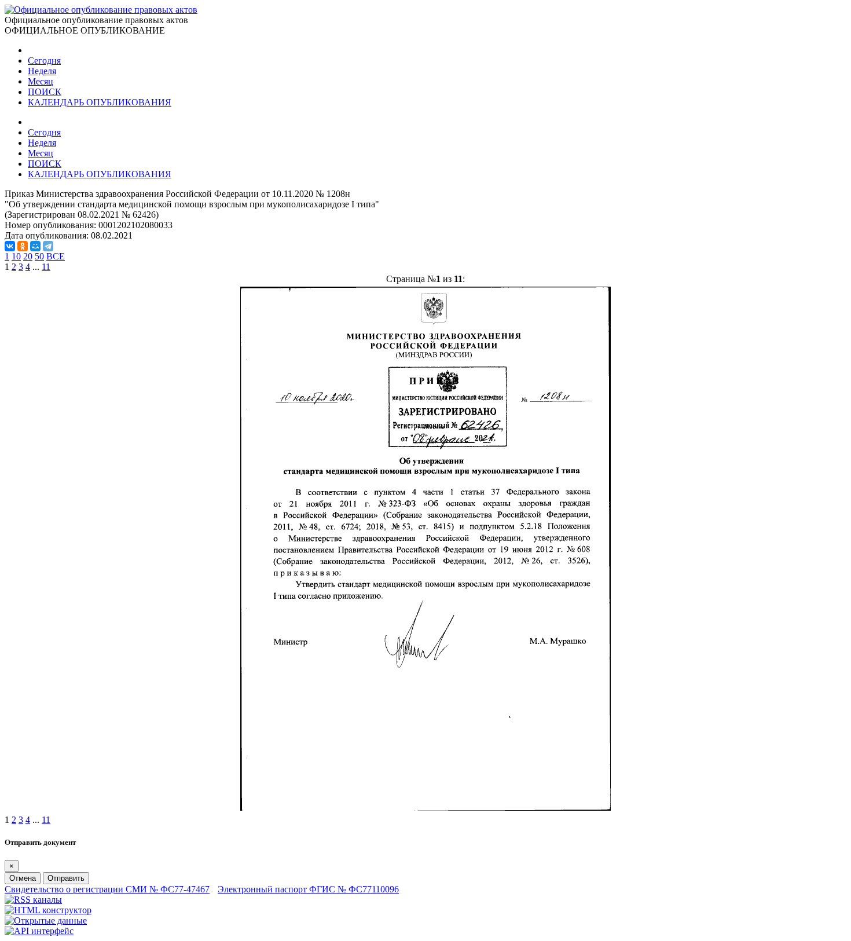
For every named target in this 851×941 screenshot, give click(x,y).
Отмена (22, 878)
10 (16, 256)
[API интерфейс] (39, 931)
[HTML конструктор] (48, 910)
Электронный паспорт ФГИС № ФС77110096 (308, 889)
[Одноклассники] (22, 246)
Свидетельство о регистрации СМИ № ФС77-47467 (107, 889)
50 (39, 256)
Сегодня (44, 60)
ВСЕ (55, 256)
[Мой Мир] (35, 246)
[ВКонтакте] (10, 246)
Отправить (66, 878)
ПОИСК (44, 92)
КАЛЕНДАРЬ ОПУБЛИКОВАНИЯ (99, 102)
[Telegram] (48, 246)
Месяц (40, 81)
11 (46, 267)
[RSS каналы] (33, 900)
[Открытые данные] (46, 920)
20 (27, 256)
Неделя (42, 71)
